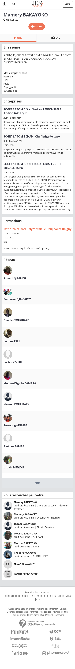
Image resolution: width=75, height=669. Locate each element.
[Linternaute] (20, 638)
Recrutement (52, 609)
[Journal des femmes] (20, 632)
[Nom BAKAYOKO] (7, 564)
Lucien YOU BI (12, 362)
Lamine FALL (11, 341)
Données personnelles (17, 612)
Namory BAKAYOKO (25, 502)
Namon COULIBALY (16, 404)
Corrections (33, 615)
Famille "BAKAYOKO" (26, 573)
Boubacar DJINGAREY (17, 299)
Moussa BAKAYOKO (25, 533)
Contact (30, 609)
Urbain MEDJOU (13, 467)
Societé (63, 609)
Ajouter (38, 26)
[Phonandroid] (55, 653)
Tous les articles (19, 615)
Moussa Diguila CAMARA (19, 383)
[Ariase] (20, 653)
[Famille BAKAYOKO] (7, 573)
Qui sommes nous (16, 609)
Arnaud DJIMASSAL (15, 278)
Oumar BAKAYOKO (25, 524)
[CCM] (55, 632)
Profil (18, 37)
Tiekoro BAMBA (13, 446)
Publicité (40, 609)
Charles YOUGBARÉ (16, 320)
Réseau (55, 37)
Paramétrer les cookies (40, 612)
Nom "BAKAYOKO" (24, 564)
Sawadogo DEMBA (15, 425)
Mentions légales (60, 612)
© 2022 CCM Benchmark (52, 615)
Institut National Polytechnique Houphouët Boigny (37, 229)
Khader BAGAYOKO (25, 552)
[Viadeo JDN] (55, 646)
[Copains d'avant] (20, 646)
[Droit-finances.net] (55, 639)
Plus (37, 483)
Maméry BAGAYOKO (26, 514)
